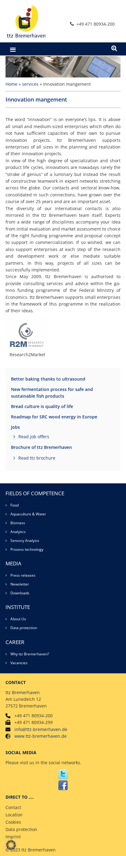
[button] (11, 845)
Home (11, 84)
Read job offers (33, 436)
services (30, 84)
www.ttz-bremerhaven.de (40, 736)
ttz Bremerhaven (23, 692)
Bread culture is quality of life (42, 406)
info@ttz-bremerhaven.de (40, 729)
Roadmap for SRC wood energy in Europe (54, 417)
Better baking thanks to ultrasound (48, 379)
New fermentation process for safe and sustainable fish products (52, 392)
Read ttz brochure (36, 458)
